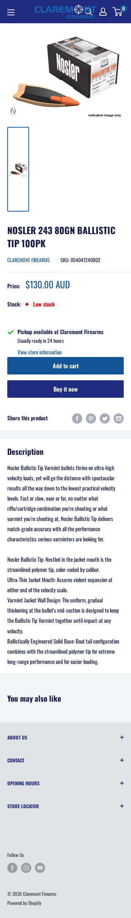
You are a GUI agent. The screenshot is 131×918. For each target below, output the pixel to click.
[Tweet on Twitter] (105, 418)
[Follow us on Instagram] (26, 868)
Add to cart (66, 365)
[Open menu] (11, 12)
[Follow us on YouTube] (40, 868)
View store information (39, 352)
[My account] (103, 12)
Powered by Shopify (24, 902)
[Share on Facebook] (77, 418)
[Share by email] (119, 418)
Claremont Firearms (28, 260)
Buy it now (65, 389)
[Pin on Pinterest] (91, 418)
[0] (117, 11)
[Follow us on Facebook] (12, 868)
